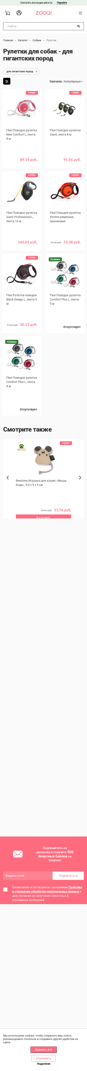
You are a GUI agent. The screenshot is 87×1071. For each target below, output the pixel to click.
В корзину (22, 245)
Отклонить (43, 1058)
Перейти (62, 2)
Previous (8, 484)
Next (81, 482)
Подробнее (43, 1063)
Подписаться (68, 875)
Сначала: (56, 81)
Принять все (43, 1049)
